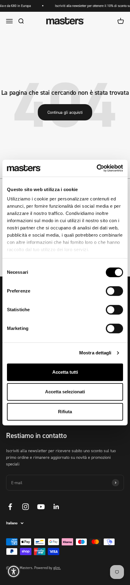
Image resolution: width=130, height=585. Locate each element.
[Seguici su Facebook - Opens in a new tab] (10, 507)
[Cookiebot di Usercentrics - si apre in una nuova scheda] (96, 168)
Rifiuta (65, 411)
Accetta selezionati (65, 391)
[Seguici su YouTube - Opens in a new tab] (41, 507)
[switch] (114, 291)
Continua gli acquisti (65, 112)
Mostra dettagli (95, 352)
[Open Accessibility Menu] (14, 571)
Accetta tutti (65, 372)
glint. (57, 567)
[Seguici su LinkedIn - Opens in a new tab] (56, 507)
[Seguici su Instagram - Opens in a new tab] (25, 507)
